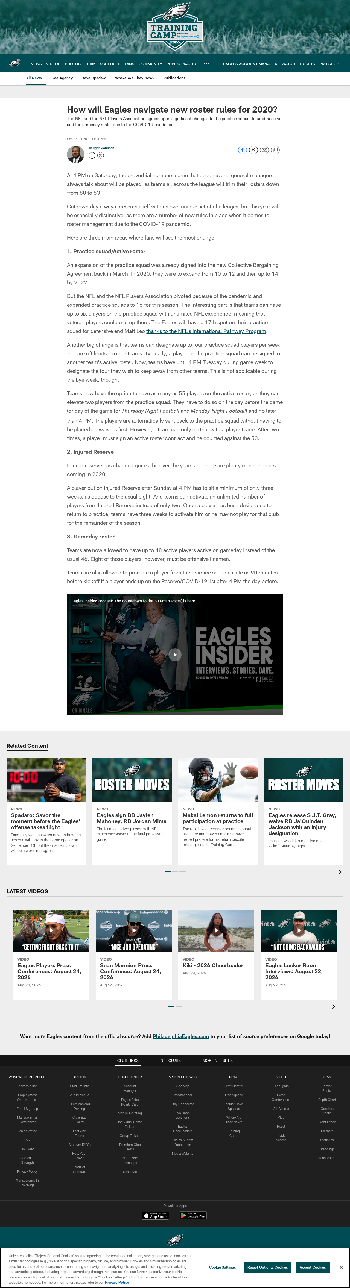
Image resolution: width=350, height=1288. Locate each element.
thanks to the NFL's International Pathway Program (206, 331)
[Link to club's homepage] (15, 63)
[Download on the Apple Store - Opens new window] (155, 1216)
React (281, 1126)
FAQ (27, 1140)
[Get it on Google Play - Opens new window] (193, 1218)
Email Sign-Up (27, 1108)
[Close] (341, 1268)
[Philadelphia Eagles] (175, 1240)
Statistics (327, 1140)
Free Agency (234, 1095)
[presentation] (341, 873)
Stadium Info (79, 1086)
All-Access (281, 1108)
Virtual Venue (79, 1095)
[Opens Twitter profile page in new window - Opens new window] (100, 155)
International (183, 1095)
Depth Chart (327, 1099)
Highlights (281, 1086)
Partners (327, 1131)
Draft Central (233, 1086)
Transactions (327, 1158)
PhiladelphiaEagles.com (181, 1036)
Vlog (281, 1117)
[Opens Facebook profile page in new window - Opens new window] (92, 155)
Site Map (182, 1086)
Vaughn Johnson (101, 148)
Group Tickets (130, 1135)
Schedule (130, 1172)
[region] (175, 1268)
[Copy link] (275, 150)
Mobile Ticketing (130, 1113)
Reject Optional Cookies (267, 1267)
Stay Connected (182, 1104)
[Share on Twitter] (253, 153)
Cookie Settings (222, 1267)
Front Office (327, 1122)
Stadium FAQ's (80, 1144)
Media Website (182, 1153)
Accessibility (27, 1086)
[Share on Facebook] (242, 153)
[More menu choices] (206, 63)
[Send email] (264, 153)
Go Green (27, 1149)
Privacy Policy (27, 1171)
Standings (327, 1149)
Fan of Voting (27, 1131)
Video (281, 1077)
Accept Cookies (313, 1267)
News (233, 1077)
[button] (175, 654)
